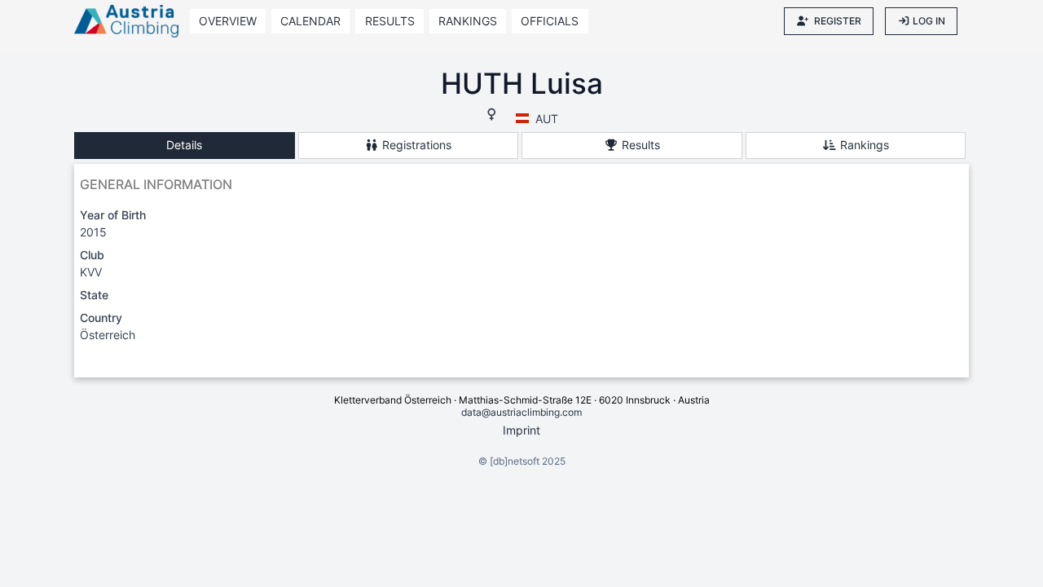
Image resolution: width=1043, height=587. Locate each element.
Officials (550, 21)
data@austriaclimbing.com (521, 412)
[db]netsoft (514, 461)
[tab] (184, 145)
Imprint (521, 430)
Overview (228, 21)
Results (390, 21)
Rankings (467, 21)
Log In (929, 21)
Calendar (310, 21)
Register (837, 21)
